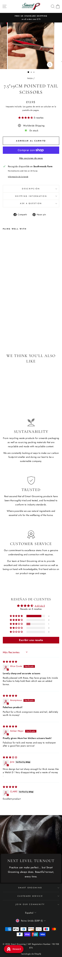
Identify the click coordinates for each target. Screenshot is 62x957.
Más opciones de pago (31, 158)
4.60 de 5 (40, 605)
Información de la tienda (18, 176)
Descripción (31, 188)
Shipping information (31, 196)
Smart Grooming (30, 887)
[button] (26, 117)
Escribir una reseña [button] (31, 640)
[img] (10, 661)
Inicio (30, 78)
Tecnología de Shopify (31, 953)
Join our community (30, 904)
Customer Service (30, 896)
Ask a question (31, 203)
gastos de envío (33, 106)
